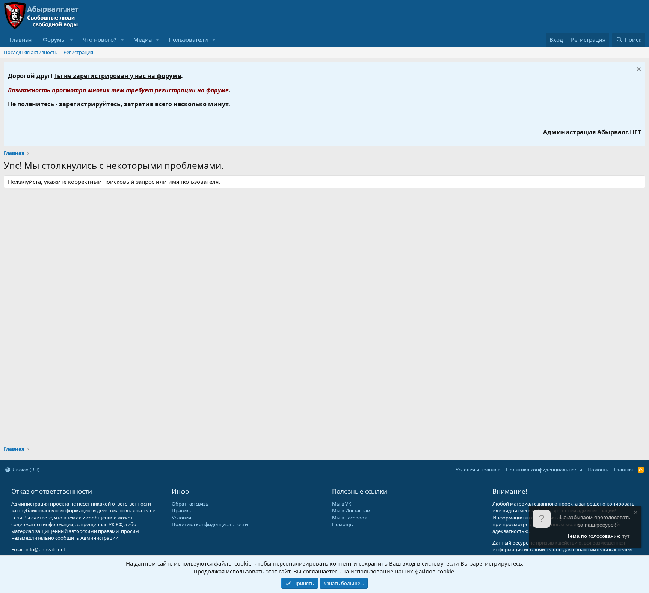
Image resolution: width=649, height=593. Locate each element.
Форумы (54, 39)
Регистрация (78, 52)
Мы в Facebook (349, 517)
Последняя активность (30, 52)
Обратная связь (190, 503)
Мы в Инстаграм (351, 510)
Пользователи (188, 39)
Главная (20, 39)
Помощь (597, 469)
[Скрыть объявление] (638, 70)
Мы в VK (341, 503)
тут (625, 536)
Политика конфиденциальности (544, 469)
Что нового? (99, 39)
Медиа (142, 39)
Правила (182, 510)
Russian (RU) (24, 469)
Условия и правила (478, 469)
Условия (181, 517)
